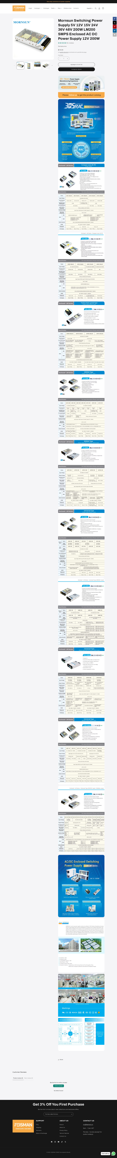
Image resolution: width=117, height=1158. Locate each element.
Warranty (38, 1130)
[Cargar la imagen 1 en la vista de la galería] (20, 65)
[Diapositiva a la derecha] (52, 65)
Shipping (38, 1127)
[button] (37, 8)
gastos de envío (64, 52)
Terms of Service (64, 1133)
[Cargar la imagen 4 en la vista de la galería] (46, 65)
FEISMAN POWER (55, 1152)
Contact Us (63, 1136)
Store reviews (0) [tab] (28, 1078)
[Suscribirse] (71, 1114)
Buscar (62, 1124)
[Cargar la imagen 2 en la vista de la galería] (29, 65)
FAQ (37, 1124)
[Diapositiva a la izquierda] (14, 65)
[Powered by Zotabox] (115, 35)
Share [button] (61, 1059)
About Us (62, 1127)
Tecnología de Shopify (65, 1152)
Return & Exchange (41, 1133)
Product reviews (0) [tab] (18, 1078)
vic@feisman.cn (88, 1124)
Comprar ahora (76, 69)
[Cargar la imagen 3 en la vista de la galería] (37, 65)
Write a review (59, 1085)
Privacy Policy (63, 1130)
